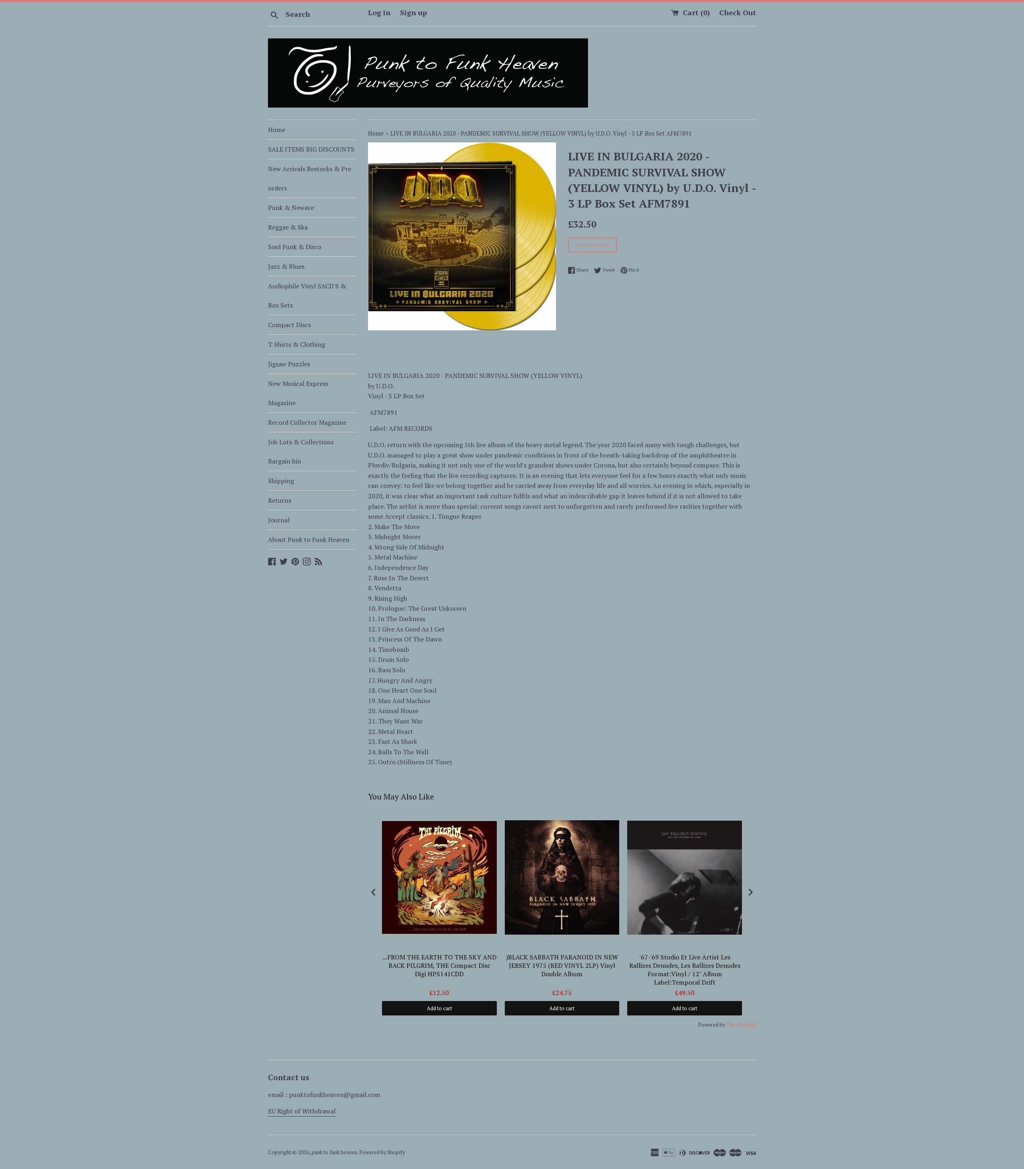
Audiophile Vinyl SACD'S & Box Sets (307, 296)
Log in (379, 12)
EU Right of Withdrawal (302, 1111)
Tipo (731, 1024)
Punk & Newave (291, 207)
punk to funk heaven (334, 1152)
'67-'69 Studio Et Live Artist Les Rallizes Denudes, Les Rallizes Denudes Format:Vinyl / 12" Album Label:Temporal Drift (684, 969)
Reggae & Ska (288, 227)
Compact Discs (289, 324)
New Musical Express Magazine (298, 393)
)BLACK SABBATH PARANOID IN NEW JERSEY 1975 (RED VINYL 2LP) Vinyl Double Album (562, 965)
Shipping (281, 480)
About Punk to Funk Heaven (309, 539)
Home (276, 129)
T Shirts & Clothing (296, 344)
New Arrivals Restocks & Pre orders (309, 178)
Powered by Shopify (382, 1152)
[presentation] (373, 892)
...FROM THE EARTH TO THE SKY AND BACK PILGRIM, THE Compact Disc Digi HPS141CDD (439, 965)
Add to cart (439, 1008)
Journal (279, 520)
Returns (279, 500)
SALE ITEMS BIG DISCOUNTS (311, 149)
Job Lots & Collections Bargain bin (301, 452)
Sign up (413, 12)
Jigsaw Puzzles (289, 364)
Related (747, 1024)
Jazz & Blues (286, 266)
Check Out (737, 12)
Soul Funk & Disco (294, 246)
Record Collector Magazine (307, 422)
